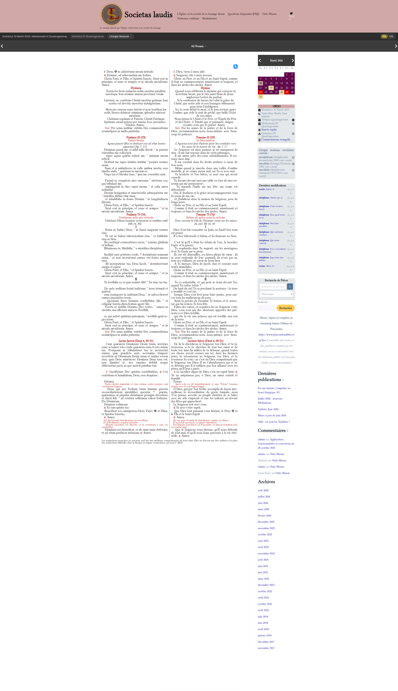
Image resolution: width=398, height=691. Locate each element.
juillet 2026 (264, 496)
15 (287, 83)
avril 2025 (263, 547)
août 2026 (263, 490)
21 (281, 87)
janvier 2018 (264, 635)
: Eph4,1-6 (266, 189)
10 (260, 83)
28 (281, 92)
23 (292, 87)
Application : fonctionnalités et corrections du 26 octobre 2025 (276, 443)
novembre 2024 (266, 553)
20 (276, 87)
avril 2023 (263, 597)
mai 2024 (263, 572)
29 (287, 92)
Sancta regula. (269, 129)
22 (287, 87)
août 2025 (263, 540)
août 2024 (263, 559)
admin (261, 439)
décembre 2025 (266, 521)
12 (271, 83)
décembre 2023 (266, 584)
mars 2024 (263, 578)
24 (260, 92)
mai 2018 (263, 622)
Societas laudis (149, 14)
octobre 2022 (265, 603)
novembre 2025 (266, 528)
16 (292, 83)
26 (271, 92)
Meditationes (209, 18)
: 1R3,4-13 (266, 266)
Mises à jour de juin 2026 (272, 415)
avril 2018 (263, 629)
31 (260, 96)
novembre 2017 (266, 648)
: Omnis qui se (271, 197)
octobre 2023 (265, 591)
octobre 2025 (265, 534)
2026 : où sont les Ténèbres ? (274, 421)
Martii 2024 (276, 60)
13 (276, 83)
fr (384, 36)
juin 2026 (263, 503)
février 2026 (264, 515)
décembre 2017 (266, 641)
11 (266, 83)
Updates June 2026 (268, 409)
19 (271, 87)
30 (292, 92)
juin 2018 (263, 616)
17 (260, 87)
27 (276, 92)
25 (266, 92)
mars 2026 (263, 509)
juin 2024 (263, 566)
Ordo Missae (269, 13)
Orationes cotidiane (188, 18)
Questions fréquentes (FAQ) (243, 13)
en (391, 36)
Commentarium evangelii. (276, 139)
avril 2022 (263, 610)
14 (281, 83)
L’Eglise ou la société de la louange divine (201, 13)
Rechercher (263, 302)
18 (266, 87)
